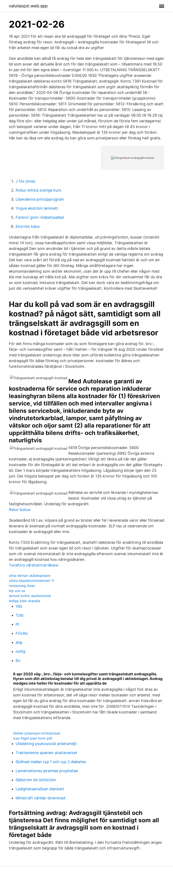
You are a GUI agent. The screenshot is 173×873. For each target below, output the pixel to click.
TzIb (19, 615)
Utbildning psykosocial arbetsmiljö (46, 743)
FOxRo (22, 633)
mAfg (20, 651)
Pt (17, 624)
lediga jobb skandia (24, 601)
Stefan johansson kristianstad (36, 733)
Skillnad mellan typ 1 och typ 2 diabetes (51, 762)
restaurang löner (22, 586)
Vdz (19, 606)
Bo (18, 660)
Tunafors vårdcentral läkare (33, 565)
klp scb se (17, 591)
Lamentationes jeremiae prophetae (47, 771)
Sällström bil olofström (36, 780)
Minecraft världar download (40, 798)
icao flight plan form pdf (32, 738)
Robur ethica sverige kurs (38, 190)
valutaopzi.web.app (28, 6)
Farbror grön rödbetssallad (40, 217)
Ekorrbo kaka (27, 226)
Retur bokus (19, 509)
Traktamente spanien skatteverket (46, 752)
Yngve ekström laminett (37, 208)
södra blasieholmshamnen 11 (31, 580)
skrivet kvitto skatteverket (30, 596)
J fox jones (25, 181)
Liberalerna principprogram (40, 199)
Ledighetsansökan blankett (40, 789)
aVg (19, 642)
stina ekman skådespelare (29, 575)
